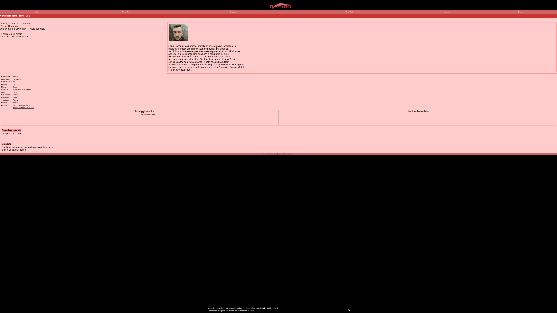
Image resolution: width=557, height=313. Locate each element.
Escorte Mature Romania (23, 108)
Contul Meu (126, 12)
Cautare (447, 12)
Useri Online (350, 12)
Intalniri (36, 12)
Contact (520, 12)
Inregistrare (234, 12)
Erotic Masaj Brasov (21, 105)
